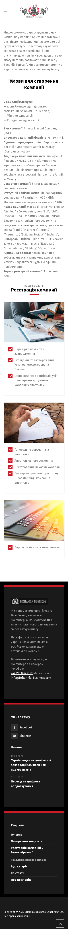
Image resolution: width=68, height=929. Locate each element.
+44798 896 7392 (22, 673)
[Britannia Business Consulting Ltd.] (34, 11)
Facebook (26, 727)
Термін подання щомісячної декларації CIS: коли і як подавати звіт (31, 765)
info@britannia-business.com (31, 677)
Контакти (17, 873)
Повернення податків (26, 841)
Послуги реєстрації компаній (28, 859)
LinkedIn (26, 736)
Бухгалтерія (19, 866)
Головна (16, 834)
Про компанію (21, 879)
